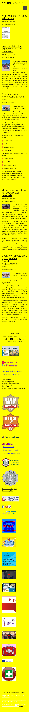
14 (23, 339)
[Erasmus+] (7, 660)
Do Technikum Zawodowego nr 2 (12, 374)
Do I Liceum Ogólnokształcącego (12, 371)
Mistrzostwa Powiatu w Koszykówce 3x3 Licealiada (14, 192)
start (4, 336)
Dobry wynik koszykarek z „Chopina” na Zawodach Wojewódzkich (14, 259)
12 (17, 339)
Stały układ (16, 3)
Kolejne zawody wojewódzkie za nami (13, 95)
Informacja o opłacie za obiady (12, 453)
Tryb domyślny (3, 3)
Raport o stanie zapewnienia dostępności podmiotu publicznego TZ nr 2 (14, 705)
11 (14, 339)
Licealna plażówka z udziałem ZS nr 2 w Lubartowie (12, 49)
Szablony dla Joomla (9, 692)
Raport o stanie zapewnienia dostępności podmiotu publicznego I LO (14, 700)
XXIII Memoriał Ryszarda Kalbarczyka (14, 17)
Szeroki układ (18, 3)
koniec (20, 341)
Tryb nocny (5, 3)
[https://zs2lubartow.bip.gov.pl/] (9, 604)
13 (20, 339)
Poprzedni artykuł (12, 336)
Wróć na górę (21, 706)
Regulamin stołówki (8, 447)
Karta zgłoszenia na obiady (10, 450)
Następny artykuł (12, 341)
